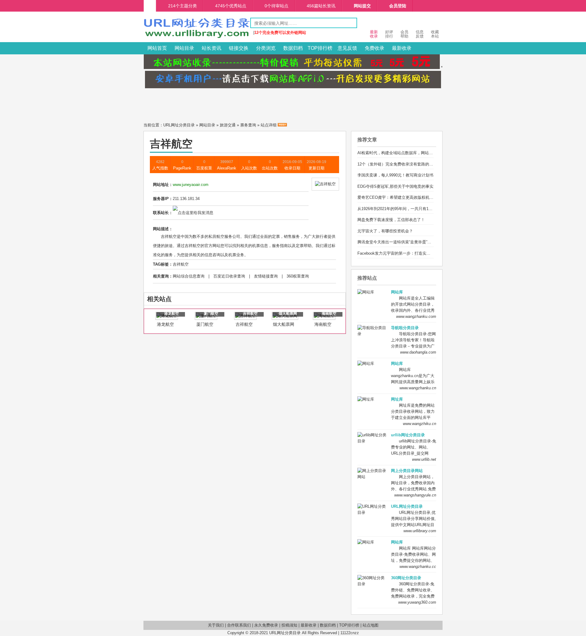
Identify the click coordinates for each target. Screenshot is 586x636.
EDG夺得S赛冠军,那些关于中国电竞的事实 (395, 186)
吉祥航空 (181, 264)
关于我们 (216, 625)
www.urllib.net (424, 459)
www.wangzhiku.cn (419, 423)
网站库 (397, 292)
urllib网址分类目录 (408, 435)
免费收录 (374, 48)
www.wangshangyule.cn (415, 495)
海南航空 (322, 324)
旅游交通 (228, 125)
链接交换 (238, 48)
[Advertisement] (293, 103)
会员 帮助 (404, 34)
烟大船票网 (283, 324)
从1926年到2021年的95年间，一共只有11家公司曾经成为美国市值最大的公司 (425, 208)
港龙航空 (165, 324)
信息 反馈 (420, 34)
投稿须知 (289, 625)
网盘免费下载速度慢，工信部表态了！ (391, 219)
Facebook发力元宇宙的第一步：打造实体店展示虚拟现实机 (409, 253)
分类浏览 (266, 48)
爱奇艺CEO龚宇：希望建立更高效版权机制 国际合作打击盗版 (411, 197)
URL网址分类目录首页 (149, 6)
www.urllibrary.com (419, 531)
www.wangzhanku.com (416, 316)
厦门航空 (204, 324)
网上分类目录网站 (407, 470)
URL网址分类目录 (179, 125)
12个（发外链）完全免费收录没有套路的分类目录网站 (405, 164)
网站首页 (157, 48)
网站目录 (184, 48)
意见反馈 (347, 48)
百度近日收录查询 (229, 276)
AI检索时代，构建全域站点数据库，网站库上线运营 (403, 153)
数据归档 (293, 48)
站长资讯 (211, 48)
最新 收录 (374, 34)
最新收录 (401, 48)
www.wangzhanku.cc (418, 566)
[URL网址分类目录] (196, 37)
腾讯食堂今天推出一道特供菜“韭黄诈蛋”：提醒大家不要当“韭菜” (413, 242)
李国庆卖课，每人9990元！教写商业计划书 (395, 175)
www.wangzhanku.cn (418, 388)
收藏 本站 (435, 34)
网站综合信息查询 (188, 276)
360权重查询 (298, 276)
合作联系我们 (239, 625)
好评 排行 (389, 34)
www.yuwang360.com (417, 602)
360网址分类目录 (406, 578)
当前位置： (153, 125)
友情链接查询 (266, 276)
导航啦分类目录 (405, 327)
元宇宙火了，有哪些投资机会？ (385, 231)
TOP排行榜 (320, 48)
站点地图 (370, 625)
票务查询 (248, 125)
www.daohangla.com (418, 352)
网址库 (397, 399)
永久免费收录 (266, 625)
